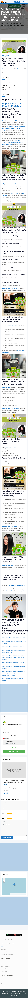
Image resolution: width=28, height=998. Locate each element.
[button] (14, 884)
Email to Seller (15, 751)
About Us (3, 964)
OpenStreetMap (18, 894)
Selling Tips (3, 949)
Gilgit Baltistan (11, 786)
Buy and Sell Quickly (5, 952)
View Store (15, 735)
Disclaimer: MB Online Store (7, 954)
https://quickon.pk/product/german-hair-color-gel (13, 671)
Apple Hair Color (6, 183)
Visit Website (7, 732)
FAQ (2, 983)
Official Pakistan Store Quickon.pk (12, 724)
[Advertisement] (14, 698)
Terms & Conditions (5, 966)
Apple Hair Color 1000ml (8, 565)
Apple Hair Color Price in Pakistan (11, 105)
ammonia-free (14, 193)
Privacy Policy (4, 971)
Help (2, 981)
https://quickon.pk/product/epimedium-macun (13, 655)
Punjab (20, 69)
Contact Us (3, 985)
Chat (15, 747)
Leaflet (12, 894)
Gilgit (6, 786)
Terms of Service (4, 969)
